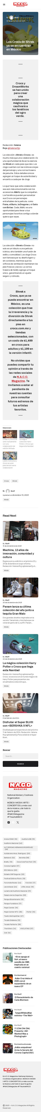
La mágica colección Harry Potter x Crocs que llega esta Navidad (26, 442)
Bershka (24, 858)
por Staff (18, 994)
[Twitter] (17, 822)
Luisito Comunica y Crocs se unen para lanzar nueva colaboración (10, 464)
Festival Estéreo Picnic (14, 878)
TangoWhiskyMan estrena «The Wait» (23, 1014)
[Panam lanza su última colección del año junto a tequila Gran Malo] (20, 587)
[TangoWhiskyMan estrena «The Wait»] (8, 1014)
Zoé (7, 933)
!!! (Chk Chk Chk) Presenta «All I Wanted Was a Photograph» (22, 1032)
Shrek (14, 481)
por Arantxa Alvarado (22, 1044)
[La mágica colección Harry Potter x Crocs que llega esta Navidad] (26, 434)
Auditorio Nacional (13, 843)
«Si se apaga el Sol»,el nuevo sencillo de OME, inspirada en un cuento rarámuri (22, 962)
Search (20, 764)
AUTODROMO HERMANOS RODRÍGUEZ (18, 848)
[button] (4, 4)
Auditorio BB (28, 839)
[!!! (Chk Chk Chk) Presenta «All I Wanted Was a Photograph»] (8, 1029)
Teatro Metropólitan (14, 916)
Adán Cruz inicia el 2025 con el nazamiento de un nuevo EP (23, 982)
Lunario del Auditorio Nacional (17, 891)
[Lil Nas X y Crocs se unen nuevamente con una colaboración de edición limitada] (10, 434)
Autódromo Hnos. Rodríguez (17, 853)
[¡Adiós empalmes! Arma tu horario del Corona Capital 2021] (8, 1048)
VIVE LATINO (26, 928)
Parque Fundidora (13, 903)
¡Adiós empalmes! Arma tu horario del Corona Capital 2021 (24, 1050)
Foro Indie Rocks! (12, 883)
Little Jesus (27, 887)
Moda (6, 499)
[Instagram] (8, 822)
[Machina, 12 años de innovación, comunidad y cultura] (20, 531)
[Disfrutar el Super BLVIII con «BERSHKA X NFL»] (20, 703)
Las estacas (10, 887)
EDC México (10, 870)
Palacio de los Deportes (15, 895)
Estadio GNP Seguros (14, 874)
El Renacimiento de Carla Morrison (23, 998)
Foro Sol (30, 883)
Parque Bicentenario (14, 899)
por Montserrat (20, 975)
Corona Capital (12, 866)
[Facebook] (13, 822)
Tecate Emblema (12, 920)
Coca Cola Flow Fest (26, 862)
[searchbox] (20, 756)
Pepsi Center (11, 908)
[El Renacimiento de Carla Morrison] (8, 998)
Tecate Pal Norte (12, 924)
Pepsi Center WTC (13, 912)
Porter (31, 912)
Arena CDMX (10, 839)
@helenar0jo (14, 148)
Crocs (6, 481)
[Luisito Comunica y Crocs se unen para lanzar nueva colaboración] (10, 456)
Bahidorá (9, 858)
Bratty (8, 862)
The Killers (10, 928)
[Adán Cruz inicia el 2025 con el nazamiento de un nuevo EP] (8, 979)
